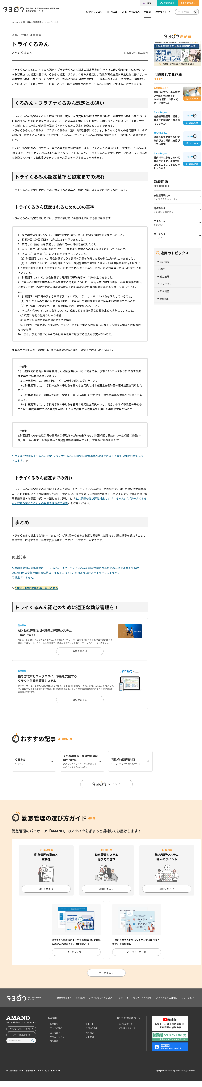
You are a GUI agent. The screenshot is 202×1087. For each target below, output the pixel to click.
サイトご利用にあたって (47, 1070)
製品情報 (52, 1018)
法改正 (163, 269)
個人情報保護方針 (13, 1070)
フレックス (166, 284)
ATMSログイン (126, 1023)
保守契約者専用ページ (129, 1018)
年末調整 (164, 291)
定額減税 (164, 298)
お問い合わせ (190, 3)
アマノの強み (56, 1028)
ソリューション (57, 1036)
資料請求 (89, 1032)
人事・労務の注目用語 (31, 22)
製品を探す (55, 1032)
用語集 (147, 11)
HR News (80, 997)
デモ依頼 (89, 1036)
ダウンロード (122, 997)
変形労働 (164, 261)
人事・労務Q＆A (130, 11)
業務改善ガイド (96, 20)
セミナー (149, 3)
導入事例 (54, 1041)
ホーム (15, 22)
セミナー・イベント (142, 997)
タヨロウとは (187, 997)
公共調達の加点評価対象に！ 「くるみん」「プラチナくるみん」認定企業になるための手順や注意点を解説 (75, 568)
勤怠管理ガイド (96, 27)
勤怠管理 (164, 276)
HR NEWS (112, 11)
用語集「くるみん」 (24, 577)
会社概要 (29, 1070)
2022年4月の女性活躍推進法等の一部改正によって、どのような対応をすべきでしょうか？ (66, 573)
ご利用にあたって (127, 1028)
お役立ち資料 (169, 3)
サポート (89, 1023)
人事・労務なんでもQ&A (100, 997)
